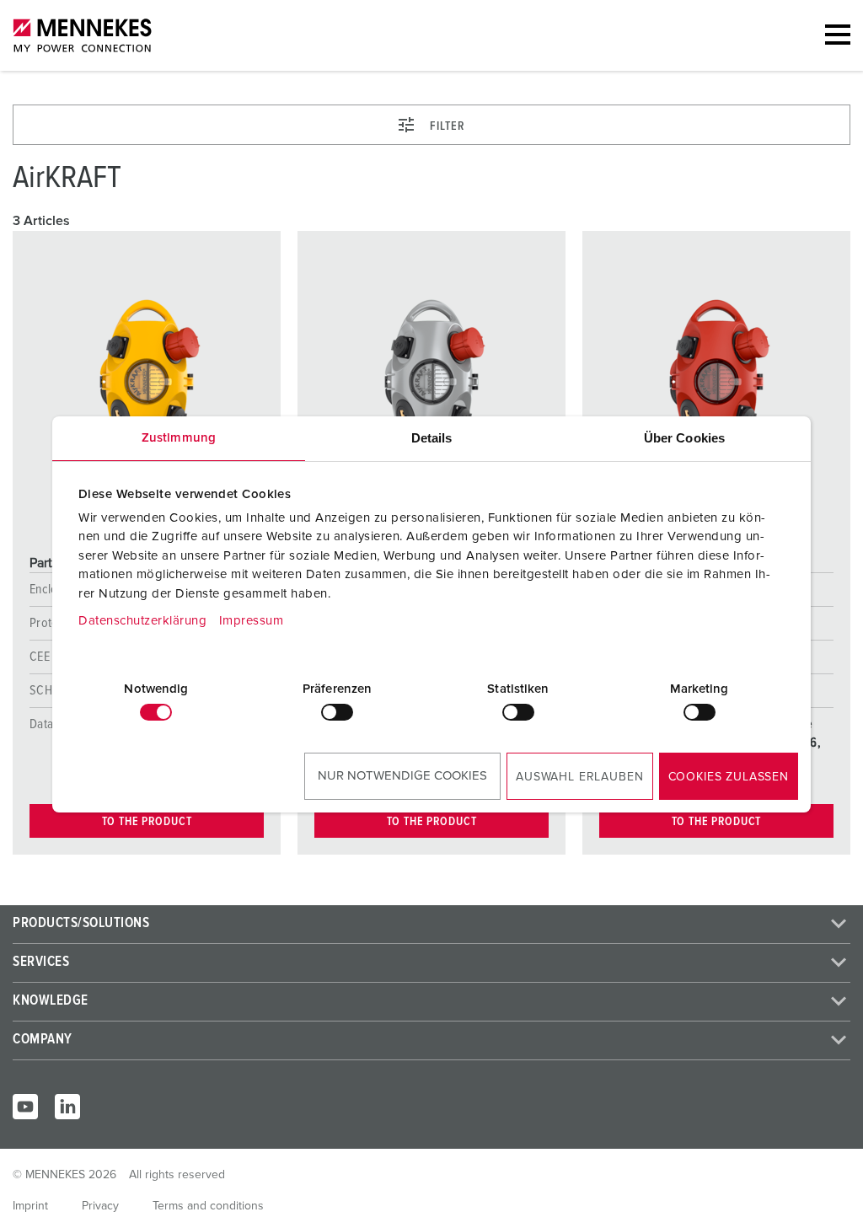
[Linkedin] (67, 1106)
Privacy (100, 1206)
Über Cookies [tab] (684, 438)
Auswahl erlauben (579, 777)
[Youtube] (25, 1106)
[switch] (337, 712)
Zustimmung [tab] (179, 438)
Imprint (30, 1206)
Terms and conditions (208, 1206)
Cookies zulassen (728, 777)
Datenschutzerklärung (142, 620)
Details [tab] (432, 438)
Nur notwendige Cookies (402, 776)
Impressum (251, 620)
